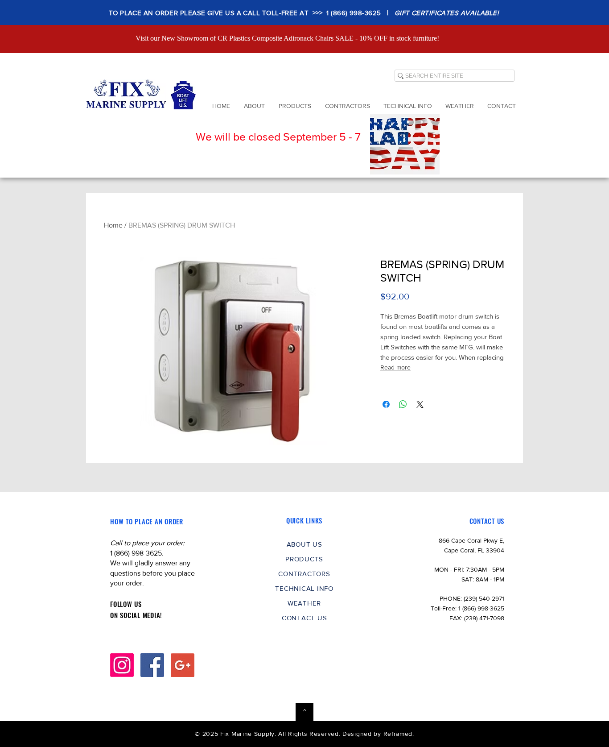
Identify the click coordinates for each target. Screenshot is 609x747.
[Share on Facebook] (386, 404)
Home (113, 225)
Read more (395, 367)
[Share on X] (420, 404)
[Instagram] (122, 665)
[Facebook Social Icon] (152, 665)
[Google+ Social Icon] (182, 665)
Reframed (398, 733)
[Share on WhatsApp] (403, 404)
